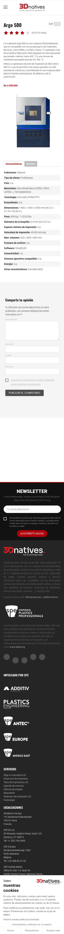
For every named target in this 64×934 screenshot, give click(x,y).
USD (57, 24)
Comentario (11, 319)
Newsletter (9, 793)
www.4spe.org (17, 647)
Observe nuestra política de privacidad (21, 919)
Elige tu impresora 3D (15, 775)
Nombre (9, 344)
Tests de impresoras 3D (16, 782)
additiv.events (50, 597)
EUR (51, 24)
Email (8, 355)
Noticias (30, 163)
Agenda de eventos (14, 785)
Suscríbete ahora (32, 533)
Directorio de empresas (16, 778)
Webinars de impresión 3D (17, 796)
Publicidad (9, 800)
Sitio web (9, 367)
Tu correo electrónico (18, 509)
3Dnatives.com (33, 597)
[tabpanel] (32, 120)
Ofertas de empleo (13, 789)
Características (13, 163)
